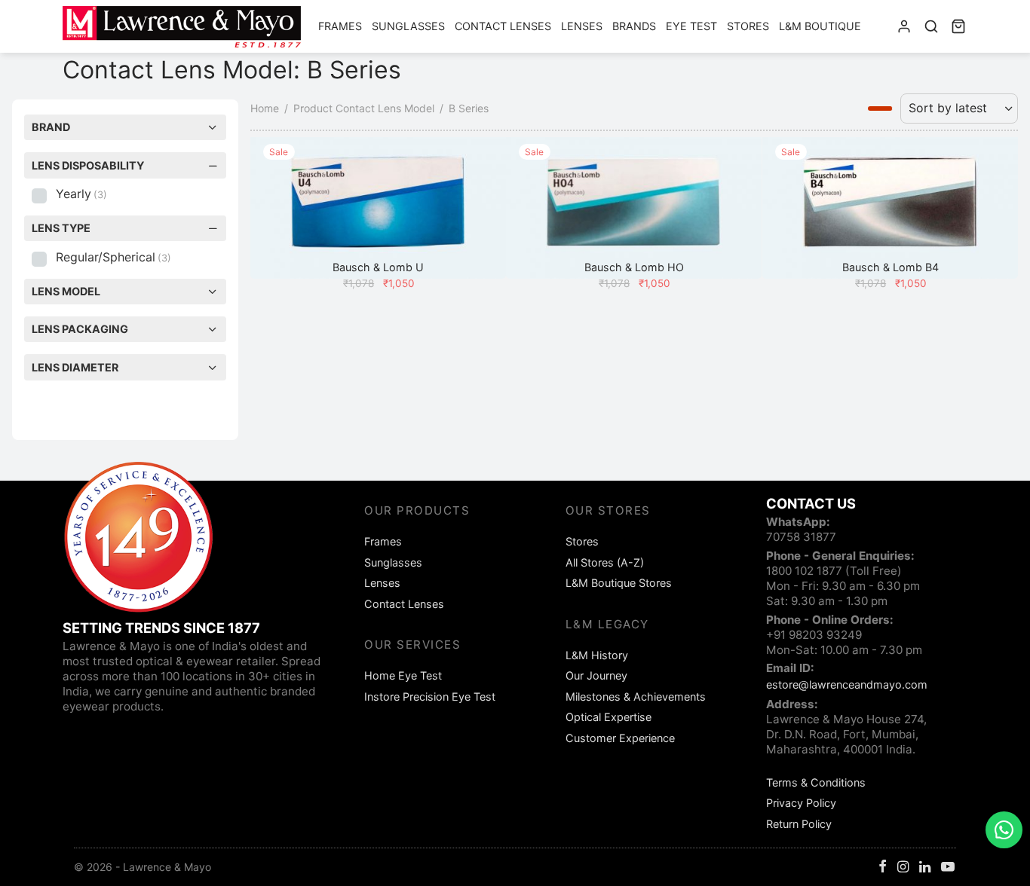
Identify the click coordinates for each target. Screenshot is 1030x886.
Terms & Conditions (816, 782)
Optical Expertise (608, 716)
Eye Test (691, 26)
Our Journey (596, 675)
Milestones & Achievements (636, 696)
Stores (748, 26)
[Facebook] (882, 867)
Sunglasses (408, 26)
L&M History (597, 655)
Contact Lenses (503, 26)
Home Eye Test (403, 675)
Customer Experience (620, 738)
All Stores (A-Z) (605, 562)
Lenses (581, 26)
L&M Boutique (820, 26)
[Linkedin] (925, 867)
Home (264, 108)
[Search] (931, 26)
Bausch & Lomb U (378, 267)
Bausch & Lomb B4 (889, 267)
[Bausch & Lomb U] (378, 208)
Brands (634, 26)
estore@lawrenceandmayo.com (846, 684)
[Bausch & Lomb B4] (890, 208)
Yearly (81, 193)
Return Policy (799, 823)
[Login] (904, 26)
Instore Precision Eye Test (429, 696)
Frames (340, 26)
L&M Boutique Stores (619, 582)
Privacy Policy (801, 802)
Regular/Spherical (113, 256)
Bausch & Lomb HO (634, 267)
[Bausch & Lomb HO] (634, 208)
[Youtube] (948, 867)
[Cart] (958, 26)
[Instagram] (903, 867)
